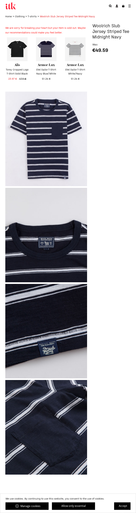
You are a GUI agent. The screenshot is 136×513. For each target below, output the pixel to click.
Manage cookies (30, 506)
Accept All (123, 507)
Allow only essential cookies (73, 507)
